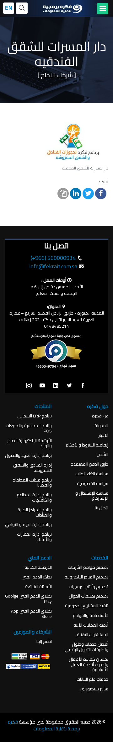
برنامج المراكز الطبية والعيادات (35, 512)
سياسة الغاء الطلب (91, 474)
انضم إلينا (44, 641)
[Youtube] (42, 385)
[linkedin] (56, 385)
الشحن (102, 454)
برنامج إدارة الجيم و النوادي (28, 524)
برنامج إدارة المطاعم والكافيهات (34, 497)
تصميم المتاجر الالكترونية (86, 577)
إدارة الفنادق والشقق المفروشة (32, 467)
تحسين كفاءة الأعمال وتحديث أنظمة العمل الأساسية (88, 664)
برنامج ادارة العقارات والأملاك (34, 537)
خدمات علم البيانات (92, 679)
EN (8, 8)
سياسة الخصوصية (92, 483)
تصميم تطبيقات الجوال (88, 596)
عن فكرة (100, 416)
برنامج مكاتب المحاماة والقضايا (32, 482)
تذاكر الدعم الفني (37, 577)
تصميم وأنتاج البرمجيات (88, 586)
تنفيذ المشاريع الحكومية (86, 605)
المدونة (101, 425)
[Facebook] (83, 385)
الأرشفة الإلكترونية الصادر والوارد (29, 443)
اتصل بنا (101, 508)
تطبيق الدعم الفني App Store (31, 613)
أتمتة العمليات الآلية (90, 625)
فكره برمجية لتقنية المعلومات (44, 725)
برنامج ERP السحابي (34, 416)
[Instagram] (29, 385)
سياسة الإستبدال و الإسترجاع (91, 496)
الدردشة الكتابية (38, 567)
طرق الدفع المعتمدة (89, 464)
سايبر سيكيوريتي (94, 689)
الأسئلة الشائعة (38, 586)
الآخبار (103, 435)
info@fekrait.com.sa (53, 266)
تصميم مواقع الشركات (88, 567)
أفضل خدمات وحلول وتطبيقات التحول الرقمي (86, 647)
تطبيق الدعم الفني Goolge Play (28, 598)
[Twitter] (69, 385)
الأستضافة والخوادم (90, 615)
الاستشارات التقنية (92, 635)
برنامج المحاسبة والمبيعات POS (29, 428)
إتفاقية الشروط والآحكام (87, 445)
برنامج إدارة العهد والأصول (28, 455)
